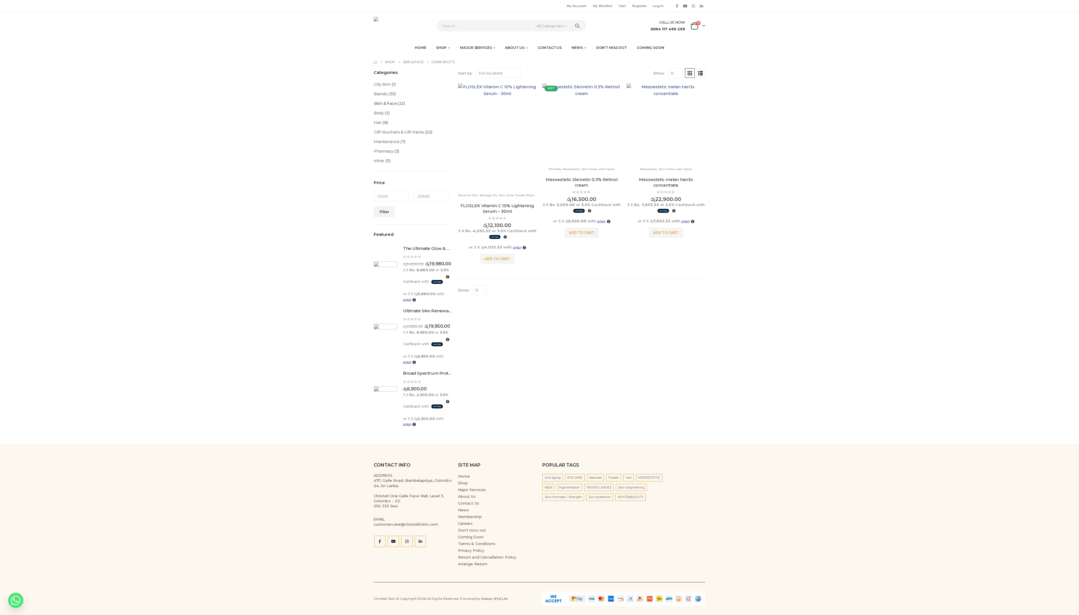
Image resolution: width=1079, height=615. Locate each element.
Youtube (393, 541)
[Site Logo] (389, 26)
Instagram (406, 541)
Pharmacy (383, 151)
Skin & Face (589, 169)
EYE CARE (575, 478)
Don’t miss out (611, 48)
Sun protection (600, 497)
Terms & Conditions (476, 543)
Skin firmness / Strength (563, 497)
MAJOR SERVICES (475, 48)
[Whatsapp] (15, 600)
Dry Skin (499, 195)
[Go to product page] (497, 135)
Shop (441, 48)
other (379, 160)
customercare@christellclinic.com (406, 524)
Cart (622, 6)
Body (379, 113)
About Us (467, 496)
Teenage (485, 195)
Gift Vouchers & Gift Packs (399, 132)
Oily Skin (382, 84)
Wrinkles (554, 169)
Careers (465, 523)
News (577, 48)
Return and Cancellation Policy (487, 557)
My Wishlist (602, 6)
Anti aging (553, 478)
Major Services (472, 489)
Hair (378, 122)
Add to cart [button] (497, 259)
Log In (658, 6)
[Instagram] (693, 6)
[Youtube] (685, 6)
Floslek (520, 195)
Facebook (380, 541)
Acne (509, 195)
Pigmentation (569, 487)
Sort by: (465, 73)
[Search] (577, 25)
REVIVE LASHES (599, 487)
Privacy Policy (471, 550)
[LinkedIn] (701, 6)
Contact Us (550, 48)
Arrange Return (472, 564)
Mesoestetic (571, 169)
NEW (548, 487)
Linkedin (420, 541)
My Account (576, 6)
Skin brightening (631, 487)
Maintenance (386, 141)
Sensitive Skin (468, 195)
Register (639, 6)
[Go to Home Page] (375, 62)
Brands (380, 93)
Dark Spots (607, 169)
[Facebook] (677, 6)
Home (420, 48)
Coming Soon (650, 48)
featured (595, 478)
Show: (659, 73)
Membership (470, 516)
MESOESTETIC (649, 478)
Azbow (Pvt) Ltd (494, 599)
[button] (690, 73)
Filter (384, 212)
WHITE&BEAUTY (631, 497)
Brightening (535, 195)
